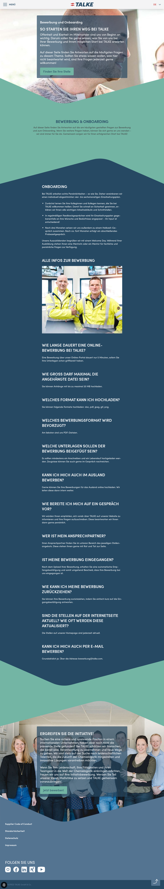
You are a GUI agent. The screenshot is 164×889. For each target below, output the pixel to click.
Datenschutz (11, 838)
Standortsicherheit (15, 830)
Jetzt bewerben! (53, 790)
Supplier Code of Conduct (18, 823)
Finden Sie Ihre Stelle (56, 71)
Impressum (10, 845)
